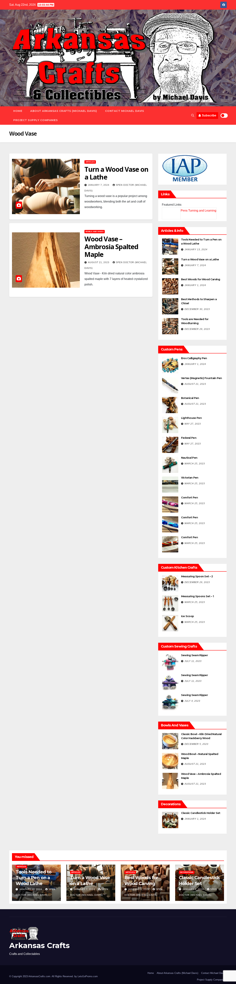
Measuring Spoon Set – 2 (197, 576)
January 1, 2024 (195, 285)
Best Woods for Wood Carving (200, 279)
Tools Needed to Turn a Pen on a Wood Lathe (33, 877)
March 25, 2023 (195, 463)
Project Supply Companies (35, 120)
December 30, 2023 (197, 309)
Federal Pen (188, 437)
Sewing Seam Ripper (194, 655)
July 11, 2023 (193, 661)
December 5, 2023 (196, 744)
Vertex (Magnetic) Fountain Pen (201, 378)
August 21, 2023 (99, 262)
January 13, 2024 (196, 249)
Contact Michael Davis (124, 111)
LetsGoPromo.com (88, 976)
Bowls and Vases (95, 232)
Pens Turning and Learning (198, 210)
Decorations (186, 872)
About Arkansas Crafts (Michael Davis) (63, 111)
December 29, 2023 (197, 329)
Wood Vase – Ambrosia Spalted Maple (111, 246)
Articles (90, 162)
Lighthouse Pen (191, 418)
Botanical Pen (190, 398)
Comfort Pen (189, 497)
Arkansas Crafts (39, 945)
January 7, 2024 (99, 185)
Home (17, 111)
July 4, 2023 (192, 701)
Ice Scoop (187, 616)
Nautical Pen (189, 457)
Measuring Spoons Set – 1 (197, 596)
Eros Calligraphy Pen (194, 358)
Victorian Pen (189, 477)
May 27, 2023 (193, 424)
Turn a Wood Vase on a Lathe (116, 173)
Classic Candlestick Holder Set (200, 813)
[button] (192, 115)
